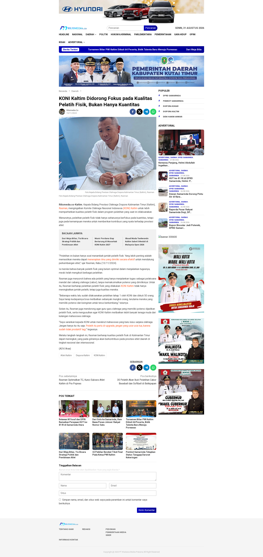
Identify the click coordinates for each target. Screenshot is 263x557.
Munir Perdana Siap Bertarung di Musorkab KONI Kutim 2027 (106, 241)
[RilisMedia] (73, 28)
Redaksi (86, 529)
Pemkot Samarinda (173, 101)
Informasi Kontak (68, 540)
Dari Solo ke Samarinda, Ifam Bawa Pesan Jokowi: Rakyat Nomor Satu (107, 422)
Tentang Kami (66, 529)
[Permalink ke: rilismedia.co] (62, 111)
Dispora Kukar (170, 106)
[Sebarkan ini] (133, 112)
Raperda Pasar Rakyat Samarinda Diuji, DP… (181, 211)
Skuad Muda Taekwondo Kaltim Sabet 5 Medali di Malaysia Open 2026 (136, 241)
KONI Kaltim (127, 286)
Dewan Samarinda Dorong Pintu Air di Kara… (186, 195)
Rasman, (63, 208)
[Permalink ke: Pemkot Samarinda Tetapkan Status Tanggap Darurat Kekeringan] (141, 441)
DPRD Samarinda (172, 96)
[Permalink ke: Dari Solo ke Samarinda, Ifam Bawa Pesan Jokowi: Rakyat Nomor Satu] (107, 408)
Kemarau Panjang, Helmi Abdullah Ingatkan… (176, 164)
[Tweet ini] (140, 112)
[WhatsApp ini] (153, 112)
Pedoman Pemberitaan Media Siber (116, 532)
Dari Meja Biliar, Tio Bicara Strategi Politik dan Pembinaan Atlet (193, 49)
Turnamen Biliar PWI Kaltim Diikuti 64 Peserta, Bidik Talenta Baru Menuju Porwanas (105, 49)
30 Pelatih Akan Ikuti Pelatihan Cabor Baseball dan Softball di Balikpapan (136, 380)
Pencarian (150, 28)
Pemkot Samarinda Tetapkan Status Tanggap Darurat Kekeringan (140, 455)
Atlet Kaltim (66, 355)
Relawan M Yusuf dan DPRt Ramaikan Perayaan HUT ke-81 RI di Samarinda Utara (73, 422)
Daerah (173, 157)
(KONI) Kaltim (130, 208)
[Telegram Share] (146, 112)
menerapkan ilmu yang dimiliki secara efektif (111, 259)
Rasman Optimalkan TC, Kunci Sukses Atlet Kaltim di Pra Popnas (82, 380)
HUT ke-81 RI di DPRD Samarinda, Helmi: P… (181, 180)
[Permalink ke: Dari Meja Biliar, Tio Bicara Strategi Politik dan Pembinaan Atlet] (74, 441)
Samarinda (163, 160)
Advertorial (164, 157)
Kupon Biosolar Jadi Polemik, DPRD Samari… (184, 226)
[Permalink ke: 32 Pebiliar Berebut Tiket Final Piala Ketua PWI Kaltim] (107, 441)
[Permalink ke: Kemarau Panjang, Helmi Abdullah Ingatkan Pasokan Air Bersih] (181, 142)
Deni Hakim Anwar (172, 117)
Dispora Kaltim (83, 355)
